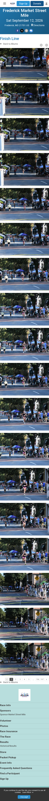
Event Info (6, 762)
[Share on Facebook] (17, 30)
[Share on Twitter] (22, 30)
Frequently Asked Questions (16, 768)
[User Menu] (46, 3)
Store (3, 752)
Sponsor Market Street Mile (13, 714)
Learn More (26, 792)
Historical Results (8, 746)
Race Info (5, 705)
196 (37, 679)
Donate (37, 3)
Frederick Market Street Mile (24, 13)
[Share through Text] (31, 30)
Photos (4, 726)
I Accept (24, 797)
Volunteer (5, 720)
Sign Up (23, 3)
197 (42, 679)
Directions (38, 25)
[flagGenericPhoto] (41, 77)
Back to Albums (10, 44)
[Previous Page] (41, 45)
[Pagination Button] (46, 679)
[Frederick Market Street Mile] (12, 4)
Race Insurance (8, 731)
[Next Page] (46, 45)
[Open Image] (24, 64)
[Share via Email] (26, 30)
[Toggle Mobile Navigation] (5, 3)
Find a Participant (10, 773)
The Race (5, 736)
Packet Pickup (8, 757)
